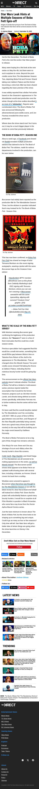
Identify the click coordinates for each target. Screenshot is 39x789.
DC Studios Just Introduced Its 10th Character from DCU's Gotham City (23, 600)
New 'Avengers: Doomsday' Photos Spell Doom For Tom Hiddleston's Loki (24, 651)
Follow (6, 587)
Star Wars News (6, 724)
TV (14, 6)
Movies (8, 6)
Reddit (7, 142)
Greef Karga (4, 699)
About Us (4, 769)
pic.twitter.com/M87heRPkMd (20, 305)
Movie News (5, 716)
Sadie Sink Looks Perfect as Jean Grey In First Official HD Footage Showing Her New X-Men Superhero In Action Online (25, 678)
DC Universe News (7, 727)
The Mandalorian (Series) (28, 696)
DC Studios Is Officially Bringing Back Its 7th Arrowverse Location (24, 618)
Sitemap (4, 780)
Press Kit (4, 775)
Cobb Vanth (6, 456)
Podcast (4, 745)
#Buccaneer (26, 292)
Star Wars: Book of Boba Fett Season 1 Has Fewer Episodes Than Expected (19, 570)
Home (2, 11)
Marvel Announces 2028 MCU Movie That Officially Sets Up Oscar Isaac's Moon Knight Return (24, 627)
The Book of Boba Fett (12, 696)
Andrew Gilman (7, 31)
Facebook (22, 139)
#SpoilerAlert (14, 278)
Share (6, 554)
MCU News (5, 721)
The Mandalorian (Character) (27, 698)
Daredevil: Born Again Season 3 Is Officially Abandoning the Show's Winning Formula (24, 687)
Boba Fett (3, 698)
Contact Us (5, 772)
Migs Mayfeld (17, 456)
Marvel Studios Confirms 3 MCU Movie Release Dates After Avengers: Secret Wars (24, 610)
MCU (2, 6)
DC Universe (27, 6)
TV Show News (6, 718)
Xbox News (5, 735)
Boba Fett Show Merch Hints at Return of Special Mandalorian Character (31, 571)
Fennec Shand (12, 698)
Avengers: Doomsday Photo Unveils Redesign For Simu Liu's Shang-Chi (23, 668)
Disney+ (12, 699)
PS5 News (4, 738)
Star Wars (9, 11)
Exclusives (4, 748)
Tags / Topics (5, 751)
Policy (3, 777)
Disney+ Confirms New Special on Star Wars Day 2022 (7, 570)
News (19, 6)
